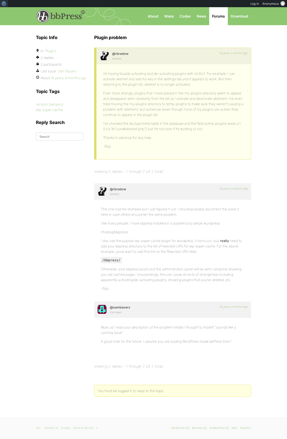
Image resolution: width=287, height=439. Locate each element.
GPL (38, 428)
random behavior (49, 104)
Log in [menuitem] (254, 3)
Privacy (65, 428)
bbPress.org (59, 16)
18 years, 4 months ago (233, 53)
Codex (185, 16)
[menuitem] (4, 3)
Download (239, 16)
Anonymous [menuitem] (270, 3)
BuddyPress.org (219, 428)
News (201, 16)
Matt (234, 428)
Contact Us (51, 428)
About (153, 16)
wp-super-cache (49, 109)
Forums (218, 16)
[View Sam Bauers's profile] (102, 309)
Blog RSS (245, 428)
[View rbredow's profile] (104, 55)
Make (169, 16)
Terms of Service (83, 428)
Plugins (50, 51)
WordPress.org (180, 428)
